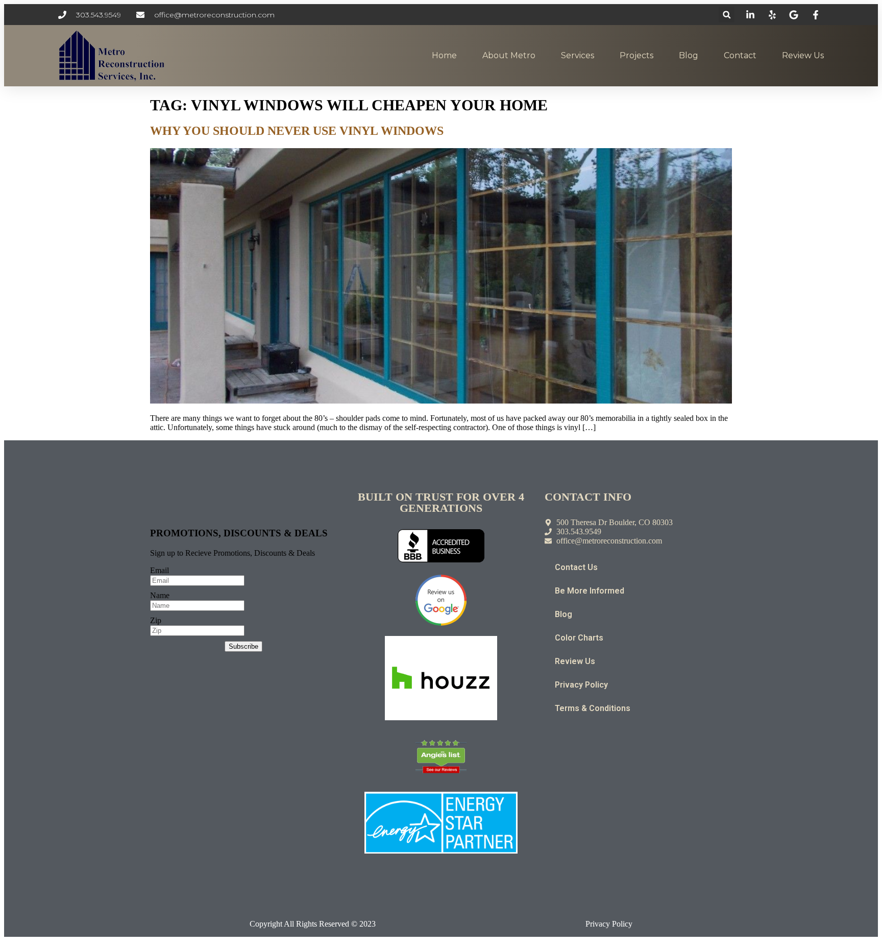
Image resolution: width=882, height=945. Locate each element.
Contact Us (576, 567)
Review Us (803, 55)
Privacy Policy (581, 685)
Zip (155, 620)
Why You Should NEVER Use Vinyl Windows (297, 130)
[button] (726, 14)
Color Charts (579, 638)
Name (159, 595)
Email (159, 570)
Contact (740, 55)
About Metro (508, 55)
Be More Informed (589, 591)
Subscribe (243, 646)
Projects (636, 55)
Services (577, 55)
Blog (688, 55)
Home (444, 55)
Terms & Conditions (592, 708)
